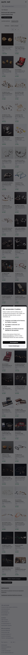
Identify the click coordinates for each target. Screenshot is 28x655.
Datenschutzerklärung (8, 336)
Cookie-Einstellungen (14, 346)
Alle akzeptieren (14, 342)
